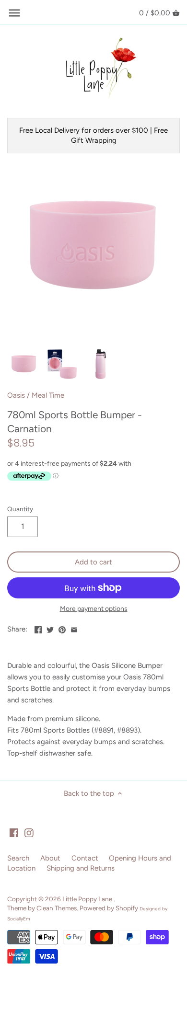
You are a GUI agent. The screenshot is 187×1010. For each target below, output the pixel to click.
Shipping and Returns (81, 868)
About (50, 858)
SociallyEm (18, 919)
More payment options (94, 608)
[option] (24, 364)
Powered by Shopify (109, 908)
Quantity (20, 509)
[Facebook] (14, 832)
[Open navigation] (14, 13)
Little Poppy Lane (88, 899)
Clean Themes (56, 908)
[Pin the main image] (62, 628)
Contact (84, 858)
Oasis (16, 395)
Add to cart (93, 562)
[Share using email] (74, 628)
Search (18, 858)
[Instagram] (29, 832)
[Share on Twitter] (50, 628)
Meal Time (48, 395)
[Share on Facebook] (38, 628)
